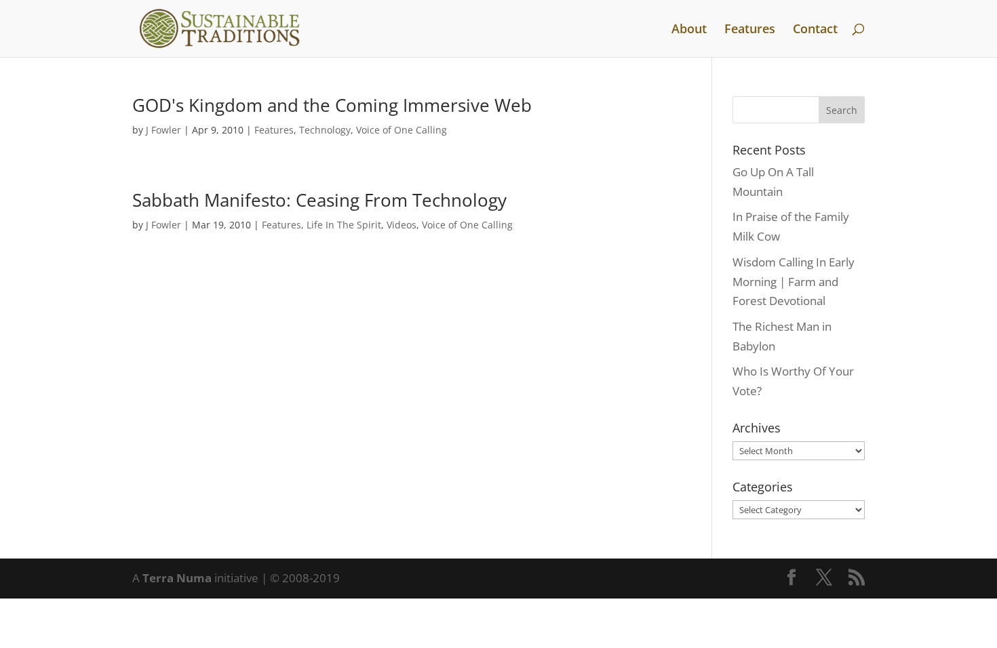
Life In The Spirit (344, 224)
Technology (325, 129)
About (689, 30)
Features (749, 30)
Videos (401, 224)
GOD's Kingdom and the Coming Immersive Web (332, 105)
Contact (815, 30)
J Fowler (163, 129)
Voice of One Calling (401, 129)
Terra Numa (177, 578)
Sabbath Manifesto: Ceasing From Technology (319, 200)
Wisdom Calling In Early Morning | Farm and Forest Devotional (793, 281)
